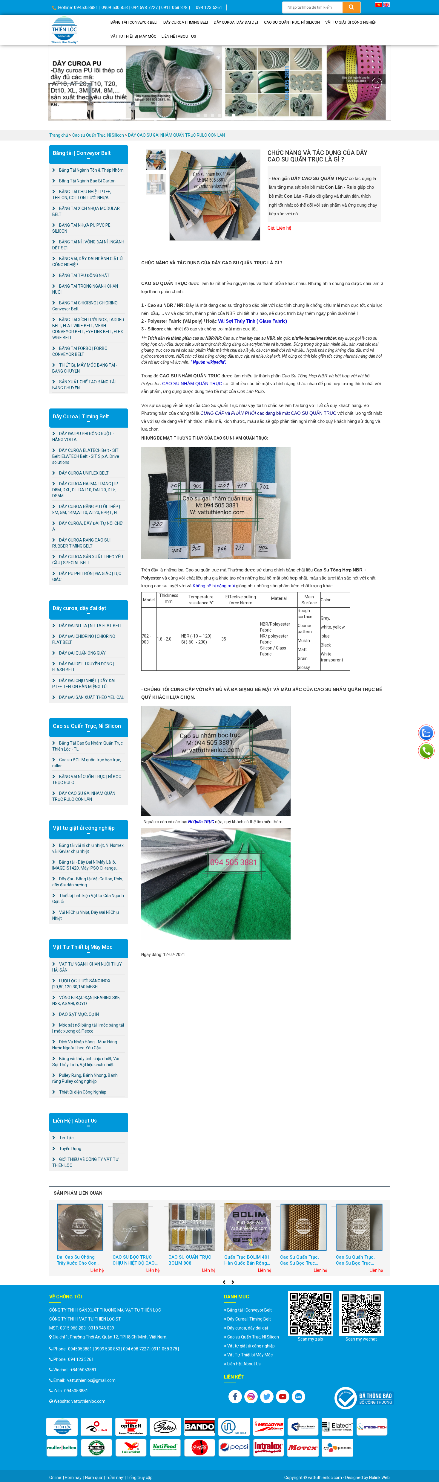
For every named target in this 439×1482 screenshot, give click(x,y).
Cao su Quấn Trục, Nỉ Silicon (312, 22)
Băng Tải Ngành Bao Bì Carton (87, 181)
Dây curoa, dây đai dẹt (250, 22)
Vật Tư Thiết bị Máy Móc (198, 37)
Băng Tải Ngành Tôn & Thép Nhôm (91, 170)
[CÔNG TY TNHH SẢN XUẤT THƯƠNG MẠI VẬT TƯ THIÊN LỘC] (64, 29)
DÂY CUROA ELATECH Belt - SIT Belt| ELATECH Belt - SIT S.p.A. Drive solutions (85, 456)
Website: (61, 1401)
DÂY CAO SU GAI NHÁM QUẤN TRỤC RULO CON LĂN (176, 135)
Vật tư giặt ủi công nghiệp (138, 37)
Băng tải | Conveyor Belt (137, 22)
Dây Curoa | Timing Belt (194, 22)
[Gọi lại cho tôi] (426, 749)
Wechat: (61, 1369)
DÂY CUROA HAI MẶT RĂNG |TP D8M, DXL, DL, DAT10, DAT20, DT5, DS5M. (85, 489)
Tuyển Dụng (69, 1148)
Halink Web (379, 1477)
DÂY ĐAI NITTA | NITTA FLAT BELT (90, 625)
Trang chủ (58, 135)
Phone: (60, 1349)
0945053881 (76, 1390)
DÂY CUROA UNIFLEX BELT (83, 473)
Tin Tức (65, 1137)
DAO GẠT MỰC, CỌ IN (78, 1014)
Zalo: (58, 1390)
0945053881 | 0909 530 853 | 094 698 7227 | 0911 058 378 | (123, 1349)
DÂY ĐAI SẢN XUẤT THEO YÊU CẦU (91, 697)
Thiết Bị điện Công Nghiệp (82, 1092)
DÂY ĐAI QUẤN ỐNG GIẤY (82, 653)
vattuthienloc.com (88, 1401)
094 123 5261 (209, 7)
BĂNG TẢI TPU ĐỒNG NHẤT (84, 275)
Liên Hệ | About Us (250, 37)
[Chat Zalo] (426, 731)
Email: (59, 1380)
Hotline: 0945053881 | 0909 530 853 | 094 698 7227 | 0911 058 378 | (123, 7)
